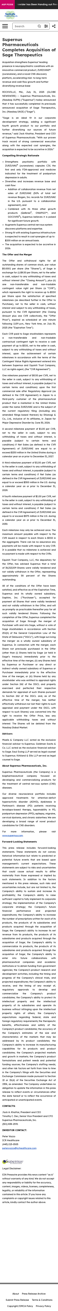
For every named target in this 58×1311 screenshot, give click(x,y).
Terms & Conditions (42, 1299)
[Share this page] (54, 26)
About (15, 1293)
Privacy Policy (43, 1306)
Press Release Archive (34, 1293)
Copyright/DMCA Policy (20, 1306)
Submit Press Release (17, 1299)
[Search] (39, 26)
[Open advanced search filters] (46, 26)
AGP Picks (7, 4)
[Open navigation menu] (5, 26)
